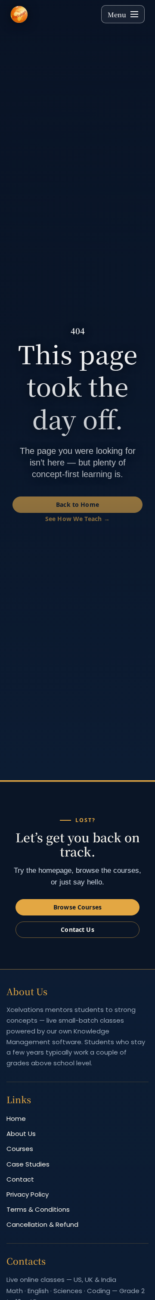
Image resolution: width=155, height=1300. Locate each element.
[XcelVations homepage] (51, 14)
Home (16, 1118)
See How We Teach (73, 519)
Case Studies (28, 1164)
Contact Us (77, 929)
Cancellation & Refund (42, 1224)
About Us (21, 1133)
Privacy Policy (27, 1194)
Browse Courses (77, 907)
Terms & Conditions (38, 1209)
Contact (20, 1179)
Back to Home (77, 504)
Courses (19, 1148)
